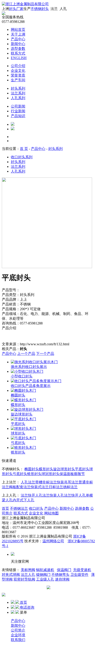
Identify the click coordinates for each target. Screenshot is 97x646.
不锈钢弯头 (60, 574)
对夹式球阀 (11, 574)
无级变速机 (82, 570)
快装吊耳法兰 (68, 482)
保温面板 (67, 474)
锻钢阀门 (43, 574)
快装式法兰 (40, 487)
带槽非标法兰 (46, 482)
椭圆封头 (31, 469)
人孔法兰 (28, 482)
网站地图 (51, 513)
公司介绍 (18, 66)
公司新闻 (18, 106)
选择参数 (82, 508)
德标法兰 (70, 487)
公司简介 (18, 630)
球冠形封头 (51, 474)
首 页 (24, 149)
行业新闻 (18, 111)
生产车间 (18, 80)
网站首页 (18, 29)
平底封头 (82, 469)
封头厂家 (16, 9)
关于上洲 (18, 34)
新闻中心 (18, 44)
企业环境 (18, 635)
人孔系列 (18, 98)
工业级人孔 (45, 579)
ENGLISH (19, 58)
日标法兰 (56, 487)
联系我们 (18, 640)
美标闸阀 (28, 570)
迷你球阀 (62, 579)
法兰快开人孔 (31, 495)
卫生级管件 (79, 574)
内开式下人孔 (23, 500)
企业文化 (18, 70)
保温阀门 (64, 570)
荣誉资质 (18, 75)
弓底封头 (20, 474)
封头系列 (18, 88)
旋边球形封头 (64, 469)
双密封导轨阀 (24, 579)
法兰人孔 (28, 574)
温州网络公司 (53, 541)
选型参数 (18, 48)
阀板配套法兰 (20, 487)
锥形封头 (34, 474)
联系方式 (18, 53)
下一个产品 (45, 353)
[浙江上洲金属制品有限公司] (25, 4)
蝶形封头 (46, 469)
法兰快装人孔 (53, 495)
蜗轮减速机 (45, 570)
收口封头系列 (21, 157)
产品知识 (18, 116)
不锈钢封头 (40, 9)
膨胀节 (79, 474)
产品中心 (18, 39)
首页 (5, 508)
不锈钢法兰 (19, 508)
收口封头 (36, 508)
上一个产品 (26, 353)
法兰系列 (18, 93)
